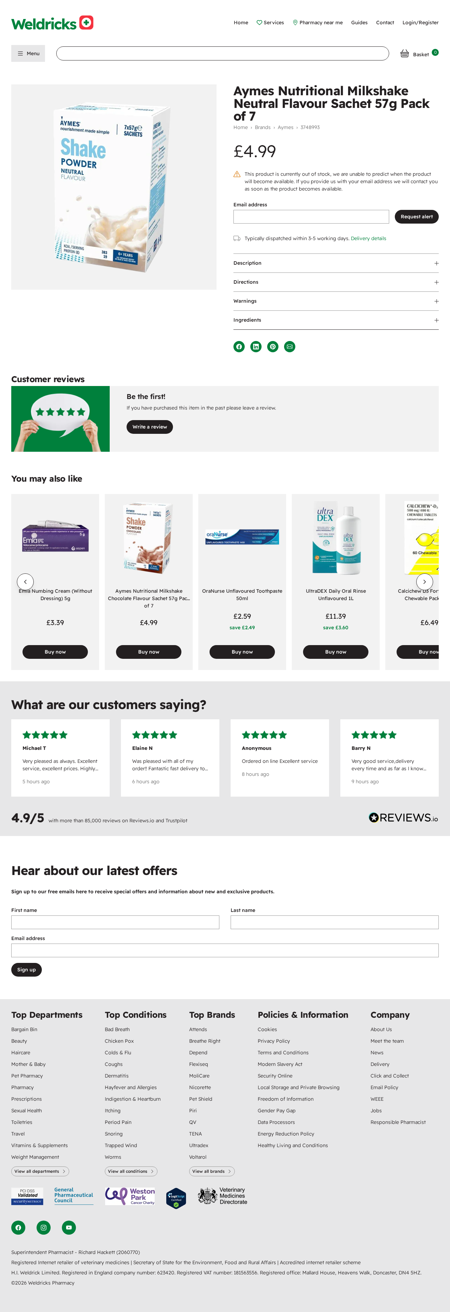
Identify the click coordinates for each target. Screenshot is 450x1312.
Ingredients (247, 320)
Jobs (376, 1110)
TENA (195, 1134)
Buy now (55, 652)
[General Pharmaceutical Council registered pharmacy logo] (74, 1199)
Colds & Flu (118, 1052)
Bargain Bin (24, 1029)
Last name (243, 910)
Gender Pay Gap (277, 1110)
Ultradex (198, 1145)
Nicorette (200, 1087)
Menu (33, 53)
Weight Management (35, 1157)
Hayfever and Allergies (131, 1087)
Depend (198, 1052)
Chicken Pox (119, 1041)
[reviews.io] (403, 819)
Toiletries (21, 1122)
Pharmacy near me (321, 22)
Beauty (19, 1041)
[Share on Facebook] (239, 346)
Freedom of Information (286, 1099)
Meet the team (387, 1041)
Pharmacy (22, 1087)
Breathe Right (204, 1041)
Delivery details (368, 238)
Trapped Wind (121, 1145)
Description (247, 263)
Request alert (417, 216)
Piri (193, 1110)
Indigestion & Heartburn (133, 1099)
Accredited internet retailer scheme (320, 1262)
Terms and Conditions (283, 1052)
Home (241, 22)
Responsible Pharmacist (398, 1122)
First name (24, 910)
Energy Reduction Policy (286, 1134)
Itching (113, 1110)
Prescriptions (26, 1099)
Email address (250, 204)
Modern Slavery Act (280, 1064)
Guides (359, 22)
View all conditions (127, 1171)
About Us (381, 1029)
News (377, 1052)
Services (274, 22)
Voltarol (197, 1157)
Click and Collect (390, 1076)
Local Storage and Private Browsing (299, 1087)
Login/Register (421, 22)
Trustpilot (176, 820)
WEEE (377, 1099)
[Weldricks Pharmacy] (58, 22)
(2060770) (128, 1252)
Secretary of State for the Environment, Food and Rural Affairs (205, 1262)
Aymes (286, 127)
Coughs (114, 1064)
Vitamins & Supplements (39, 1145)
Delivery (380, 1064)
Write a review (150, 427)
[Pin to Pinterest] (272, 346)
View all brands (208, 1171)
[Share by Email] (289, 346)
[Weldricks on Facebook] (18, 1228)
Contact (385, 22)
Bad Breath (117, 1029)
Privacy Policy (274, 1041)
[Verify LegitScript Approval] (176, 1199)
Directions (245, 282)
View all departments (36, 1171)
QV (192, 1122)
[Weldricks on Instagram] (44, 1228)
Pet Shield (200, 1099)
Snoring (114, 1134)
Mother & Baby (28, 1064)
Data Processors (276, 1122)
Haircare (20, 1052)
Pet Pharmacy (27, 1076)
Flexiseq (198, 1064)
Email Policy (384, 1087)
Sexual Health (26, 1110)
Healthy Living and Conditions (293, 1145)
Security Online (275, 1076)
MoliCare (199, 1076)
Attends (198, 1029)
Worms (113, 1157)
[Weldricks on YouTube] (69, 1228)
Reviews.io (141, 820)
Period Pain (118, 1122)
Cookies (267, 1029)
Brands (263, 127)
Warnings (245, 301)
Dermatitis (117, 1076)
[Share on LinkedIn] (256, 346)
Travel (18, 1134)
